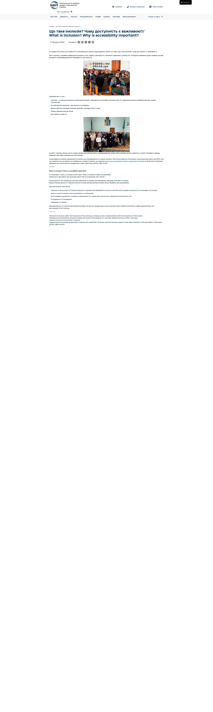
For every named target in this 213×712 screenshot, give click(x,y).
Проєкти (74, 16)
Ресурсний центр (86, 16)
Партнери (116, 16)
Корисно (106, 16)
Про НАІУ (53, 16)
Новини (98, 16)
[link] (125, 161)
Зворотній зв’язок (129, 16)
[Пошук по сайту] (162, 16)
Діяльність (64, 16)
